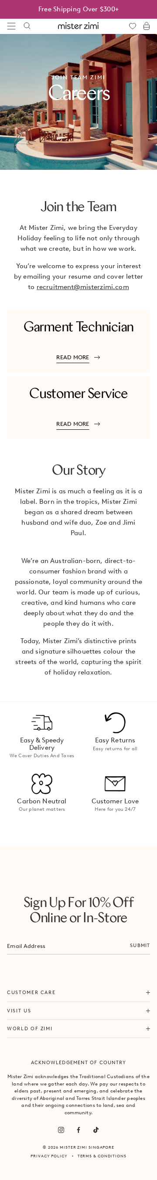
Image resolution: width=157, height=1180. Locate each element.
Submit (140, 945)
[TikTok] (96, 1130)
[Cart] (147, 26)
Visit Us (19, 1011)
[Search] (27, 26)
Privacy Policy (49, 1155)
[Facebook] (78, 1130)
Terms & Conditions (102, 1155)
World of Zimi (29, 1028)
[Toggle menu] (11, 26)
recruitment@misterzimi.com (83, 287)
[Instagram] (61, 1130)
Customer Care (31, 992)
